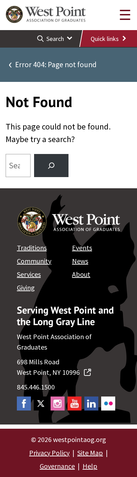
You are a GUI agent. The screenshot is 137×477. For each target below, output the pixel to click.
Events (82, 247)
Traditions (32, 247)
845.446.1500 (36, 387)
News (80, 261)
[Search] (51, 165)
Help (90, 466)
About (81, 274)
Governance (57, 466)
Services (29, 274)
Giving (26, 287)
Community (34, 261)
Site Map (90, 452)
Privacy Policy (49, 452)
